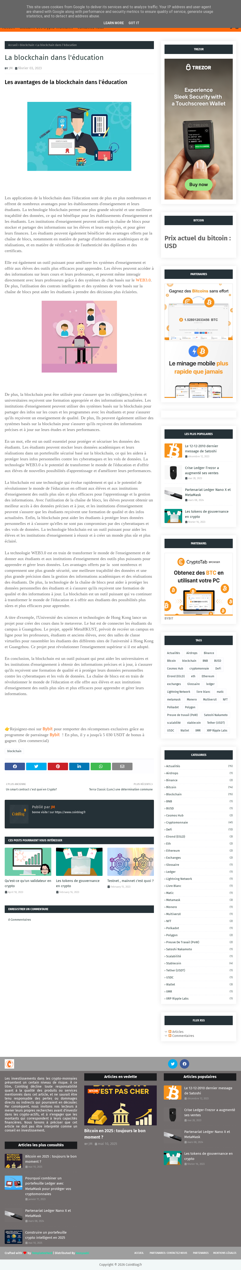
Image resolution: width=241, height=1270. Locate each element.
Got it (134, 23)
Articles (177, 1032)
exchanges (174, 684)
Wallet (185, 730)
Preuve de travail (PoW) (182, 715)
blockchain (27, 45)
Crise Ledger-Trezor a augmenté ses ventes (202, 470)
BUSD (217, 660)
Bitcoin (171, 660)
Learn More (114, 23)
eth (193, 676)
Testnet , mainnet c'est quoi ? (130, 881)
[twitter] (172, 1064)
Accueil (13, 45)
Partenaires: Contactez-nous (168, 1253)
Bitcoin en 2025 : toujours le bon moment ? (51, 1159)
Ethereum (208, 676)
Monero (192, 699)
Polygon (190, 707)
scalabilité (174, 722)
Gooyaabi (82, 1253)
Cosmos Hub (175, 668)
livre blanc (203, 691)
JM (11, 68)
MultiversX (210, 699)
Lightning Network (178, 691)
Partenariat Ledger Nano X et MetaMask (208, 492)
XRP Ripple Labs (217, 730)
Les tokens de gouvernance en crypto (78, 883)
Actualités (173, 653)
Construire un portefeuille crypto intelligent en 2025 (46, 1235)
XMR (198, 730)
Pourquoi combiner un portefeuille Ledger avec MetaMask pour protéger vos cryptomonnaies (48, 1186)
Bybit (48, 728)
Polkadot (173, 707)
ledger (210, 684)
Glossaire (193, 684)
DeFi (218, 668)
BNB (205, 660)
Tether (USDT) (216, 722)
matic (220, 691)
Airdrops (191, 653)
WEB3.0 (143, 280)
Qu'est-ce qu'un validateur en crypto (28, 883)
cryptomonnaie (199, 668)
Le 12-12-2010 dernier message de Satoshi (201, 449)
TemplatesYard (42, 1253)
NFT (225, 699)
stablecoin (194, 722)
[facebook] (184, 1064)
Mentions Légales (224, 1253)
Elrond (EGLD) (176, 676)
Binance (209, 653)
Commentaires (182, 1036)
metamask (174, 699)
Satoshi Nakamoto (216, 715)
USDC (170, 730)
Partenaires (201, 1253)
